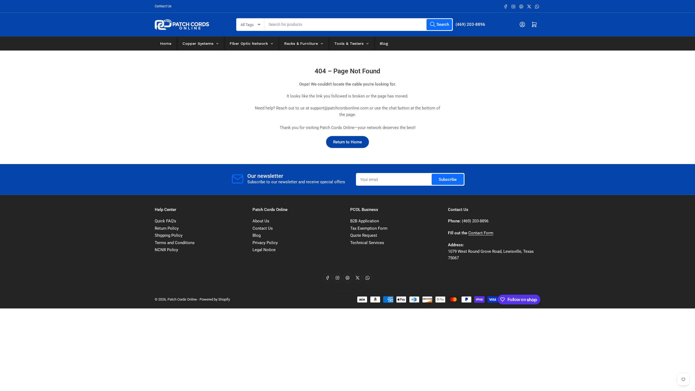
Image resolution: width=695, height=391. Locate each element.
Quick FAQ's (165, 221)
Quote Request (363, 235)
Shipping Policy (168, 235)
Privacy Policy (265, 242)
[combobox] (359, 24)
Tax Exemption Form (368, 228)
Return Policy (167, 228)
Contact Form (480, 233)
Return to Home (347, 142)
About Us (260, 221)
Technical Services (367, 242)
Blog (256, 235)
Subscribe (448, 179)
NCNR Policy (166, 249)
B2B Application (364, 221)
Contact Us (163, 6)
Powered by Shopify (215, 299)
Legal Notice (264, 249)
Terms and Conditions (175, 242)
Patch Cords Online (182, 299)
